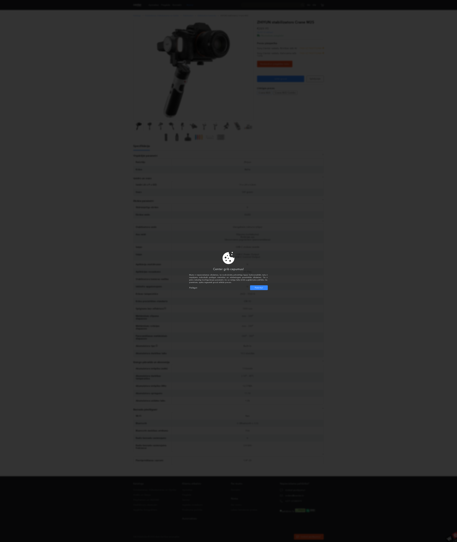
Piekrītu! (259, 288)
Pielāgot (193, 288)
